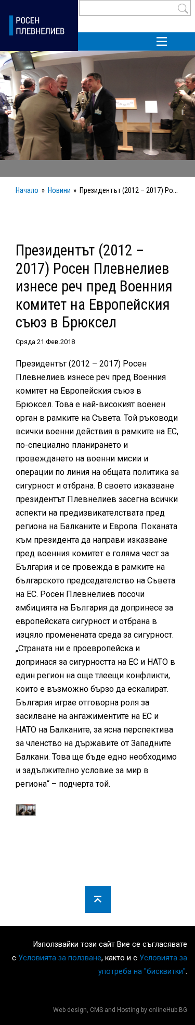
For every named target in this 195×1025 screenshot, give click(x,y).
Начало (27, 190)
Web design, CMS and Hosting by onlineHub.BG (120, 1010)
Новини (59, 190)
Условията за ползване (59, 958)
